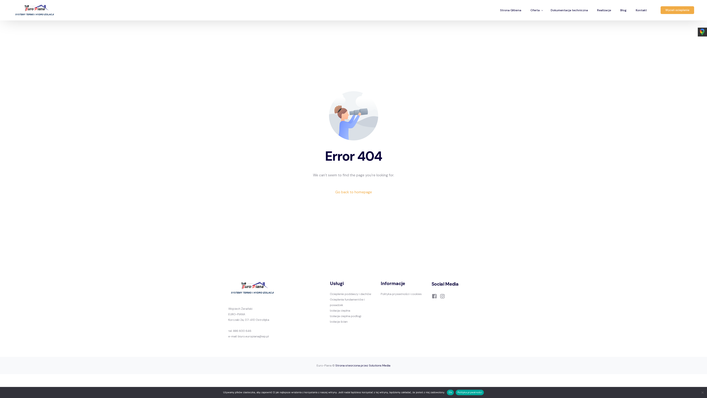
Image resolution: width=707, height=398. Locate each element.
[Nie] (702, 392)
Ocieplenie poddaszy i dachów (350, 294)
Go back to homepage (353, 192)
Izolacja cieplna (340, 311)
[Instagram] (442, 296)
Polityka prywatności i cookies (401, 294)
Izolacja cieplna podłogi (345, 316)
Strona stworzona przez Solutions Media (362, 365)
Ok (450, 392)
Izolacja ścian (339, 322)
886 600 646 (242, 331)
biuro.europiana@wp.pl (253, 336)
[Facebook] (434, 296)
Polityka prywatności (470, 392)
